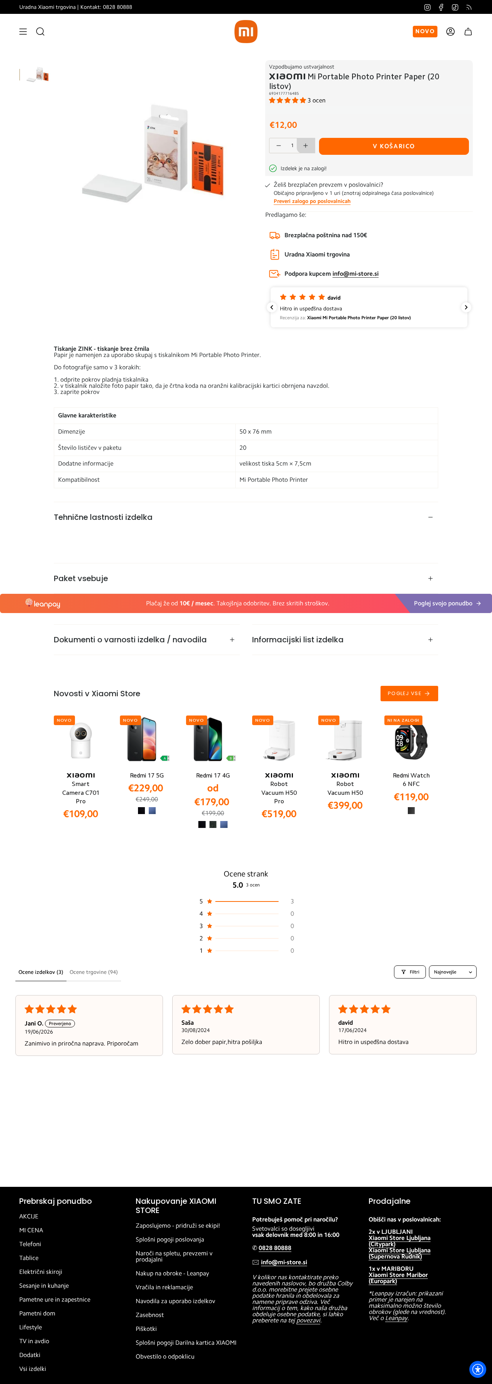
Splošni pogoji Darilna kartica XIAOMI (186, 1343)
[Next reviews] (466, 307)
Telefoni (30, 1244)
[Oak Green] (212, 824)
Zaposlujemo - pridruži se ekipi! (178, 1226)
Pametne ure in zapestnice (54, 1300)
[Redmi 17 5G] (147, 740)
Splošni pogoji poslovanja (170, 1240)
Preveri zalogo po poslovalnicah (312, 201)
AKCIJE (28, 1216)
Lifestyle (30, 1327)
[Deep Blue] (152, 810)
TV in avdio (34, 1341)
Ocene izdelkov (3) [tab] (40, 972)
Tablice (28, 1258)
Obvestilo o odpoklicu (165, 1357)
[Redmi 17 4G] (213, 740)
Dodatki (29, 1355)
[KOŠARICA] (468, 31)
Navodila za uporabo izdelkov (175, 1301)
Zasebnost (150, 1315)
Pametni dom (37, 1313)
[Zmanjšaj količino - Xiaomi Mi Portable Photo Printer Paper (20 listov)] (278, 145)
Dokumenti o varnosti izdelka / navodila (130, 639)
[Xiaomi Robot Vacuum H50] (345, 740)
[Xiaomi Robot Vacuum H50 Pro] (279, 740)
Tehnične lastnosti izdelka (103, 517)
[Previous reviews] (272, 307)
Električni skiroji (40, 1272)
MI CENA (31, 1230)
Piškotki (146, 1329)
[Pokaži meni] (23, 31)
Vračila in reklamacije (164, 1287)
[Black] (141, 810)
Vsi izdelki (32, 1369)
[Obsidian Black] (411, 810)
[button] (288, 100)
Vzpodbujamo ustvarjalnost (301, 66)
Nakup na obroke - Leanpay (172, 1273)
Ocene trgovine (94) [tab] (94, 972)
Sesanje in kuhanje (44, 1286)
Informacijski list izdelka (298, 639)
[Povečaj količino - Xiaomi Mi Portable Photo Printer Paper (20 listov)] (306, 145)
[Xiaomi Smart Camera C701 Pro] (81, 740)
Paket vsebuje (81, 578)
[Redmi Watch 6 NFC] (411, 740)
